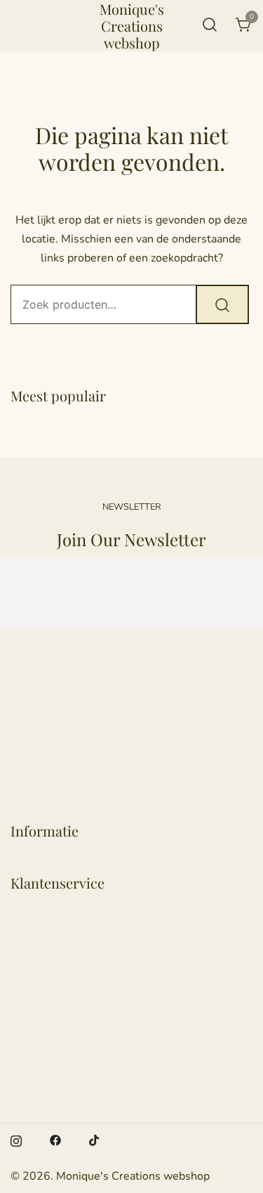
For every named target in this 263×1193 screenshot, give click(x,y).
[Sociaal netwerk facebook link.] (55, 1139)
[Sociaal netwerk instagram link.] (16, 1139)
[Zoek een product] (209, 26)
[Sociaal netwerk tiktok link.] (94, 1139)
